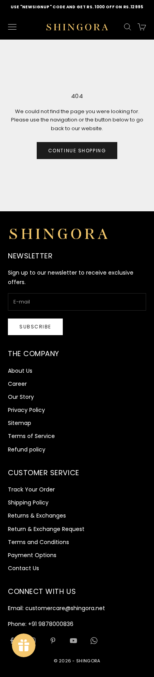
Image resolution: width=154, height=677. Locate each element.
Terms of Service (31, 436)
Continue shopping (77, 150)
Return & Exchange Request (46, 529)
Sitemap (19, 423)
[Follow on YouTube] (73, 641)
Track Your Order (31, 489)
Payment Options (32, 555)
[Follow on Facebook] (12, 641)
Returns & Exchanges (37, 516)
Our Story (21, 397)
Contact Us (23, 568)
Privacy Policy (26, 410)
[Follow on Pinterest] (53, 641)
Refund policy (26, 449)
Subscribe (35, 326)
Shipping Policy (28, 502)
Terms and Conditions (38, 542)
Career (17, 384)
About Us (20, 371)
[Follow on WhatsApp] (94, 641)
